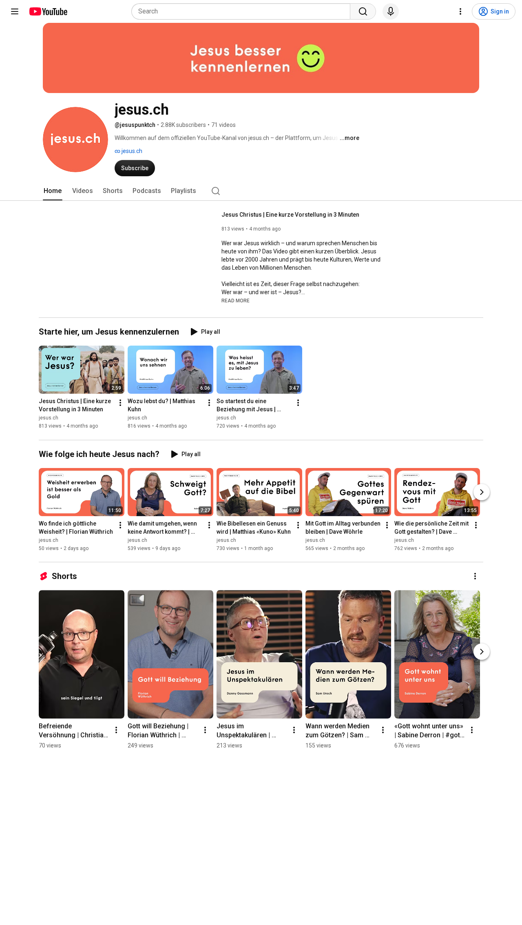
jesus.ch (131, 151)
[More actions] (120, 403)
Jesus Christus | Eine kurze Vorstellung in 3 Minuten (290, 214)
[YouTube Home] (48, 11)
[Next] (481, 492)
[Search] (363, 11)
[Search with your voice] (391, 11)
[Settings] (460, 11)
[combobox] (243, 11)
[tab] (52, 191)
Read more (235, 301)
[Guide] (15, 11)
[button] (235, 300)
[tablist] (261, 191)
